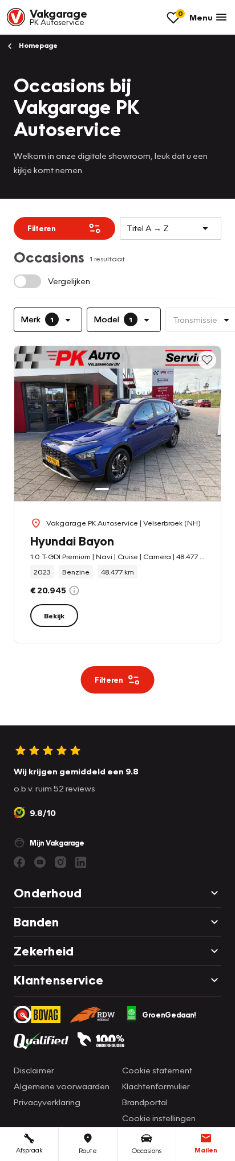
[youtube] (40, 862)
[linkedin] (81, 862)
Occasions (146, 1150)
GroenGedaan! (169, 1014)
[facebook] (19, 862)
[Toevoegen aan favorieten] (207, 360)
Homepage (37, 45)
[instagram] (60, 862)
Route (88, 1150)
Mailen (206, 1150)
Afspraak (29, 1150)
